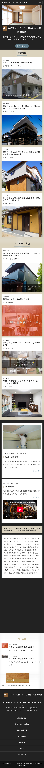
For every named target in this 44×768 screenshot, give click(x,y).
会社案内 (22, 742)
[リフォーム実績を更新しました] (5, 645)
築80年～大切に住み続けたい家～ (17, 299)
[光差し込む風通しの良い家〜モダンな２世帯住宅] (22, 362)
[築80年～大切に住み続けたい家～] (22, 320)
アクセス (34, 708)
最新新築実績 (22, 718)
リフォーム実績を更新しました (22, 647)
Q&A (22, 748)
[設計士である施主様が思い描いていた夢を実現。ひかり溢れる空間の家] (22, 130)
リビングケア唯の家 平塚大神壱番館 (18, 62)
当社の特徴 (22, 736)
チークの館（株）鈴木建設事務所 (15, 2)
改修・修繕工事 (22, 730)
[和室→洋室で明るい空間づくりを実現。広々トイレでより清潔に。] (22, 403)
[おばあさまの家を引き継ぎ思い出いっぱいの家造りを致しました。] (22, 277)
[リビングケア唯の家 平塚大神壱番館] (22, 84)
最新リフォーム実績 (22, 724)
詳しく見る (37, 471)
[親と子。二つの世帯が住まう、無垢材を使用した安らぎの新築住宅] (22, 176)
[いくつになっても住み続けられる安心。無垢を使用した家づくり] (22, 221)
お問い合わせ (22, 46)
